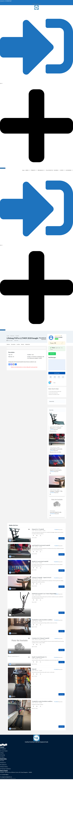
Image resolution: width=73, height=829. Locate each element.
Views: (16, 340)
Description (13, 344)
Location (18, 344)
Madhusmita (13, 588)
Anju (12, 652)
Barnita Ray (13, 540)
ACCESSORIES (68, 170)
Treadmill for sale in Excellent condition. (42, 619)
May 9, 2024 (10, 340)
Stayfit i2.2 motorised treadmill (40, 561)
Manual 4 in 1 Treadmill (55, 428)
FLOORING (56, 170)
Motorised (12, 335)
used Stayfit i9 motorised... (56, 449)
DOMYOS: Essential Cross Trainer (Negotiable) (44, 593)
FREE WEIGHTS (41, 170)
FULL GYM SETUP (49, 170)
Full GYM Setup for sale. (55, 512)
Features (8, 344)
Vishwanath (13, 664)
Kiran (12, 614)
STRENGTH (33, 170)
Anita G (13, 556)
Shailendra (13, 696)
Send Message (56, 373)
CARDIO (27, 170)
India (54, 382)
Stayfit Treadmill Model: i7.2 (39, 657)
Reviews (22, 344)
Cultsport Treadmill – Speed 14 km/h (41, 577)
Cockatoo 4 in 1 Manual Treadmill (40, 638)
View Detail (61, 538)
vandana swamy (14, 633)
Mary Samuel (13, 728)
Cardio (8, 335)
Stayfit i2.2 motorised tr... (56, 470)
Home (23, 170)
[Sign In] (36, 46)
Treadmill (17, 335)
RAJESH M (13, 572)
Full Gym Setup (52, 510)
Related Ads (27, 344)
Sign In (1, 83)
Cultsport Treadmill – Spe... (56, 491)
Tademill (34, 669)
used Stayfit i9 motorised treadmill (41, 545)
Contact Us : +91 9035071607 (5, 0)
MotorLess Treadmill (55, 426)
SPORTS (61, 170)
